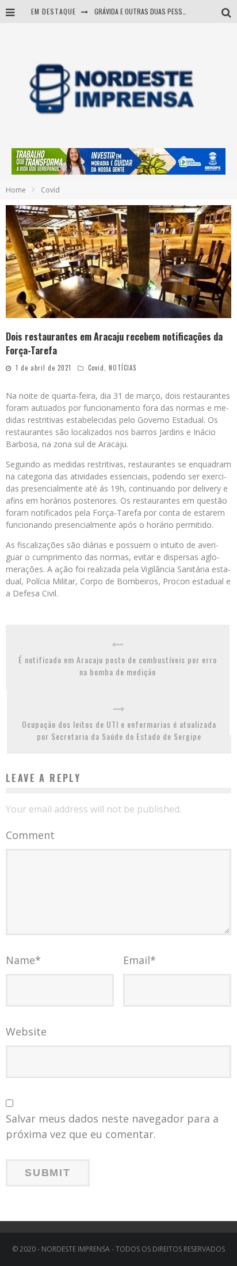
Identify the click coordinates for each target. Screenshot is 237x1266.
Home (16, 190)
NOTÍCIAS (122, 367)
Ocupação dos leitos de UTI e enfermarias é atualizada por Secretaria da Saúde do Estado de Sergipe (119, 730)
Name (23, 960)
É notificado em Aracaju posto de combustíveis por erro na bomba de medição (117, 665)
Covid (96, 367)
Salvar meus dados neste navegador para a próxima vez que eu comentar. (112, 1126)
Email (139, 960)
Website (26, 1031)
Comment (30, 835)
